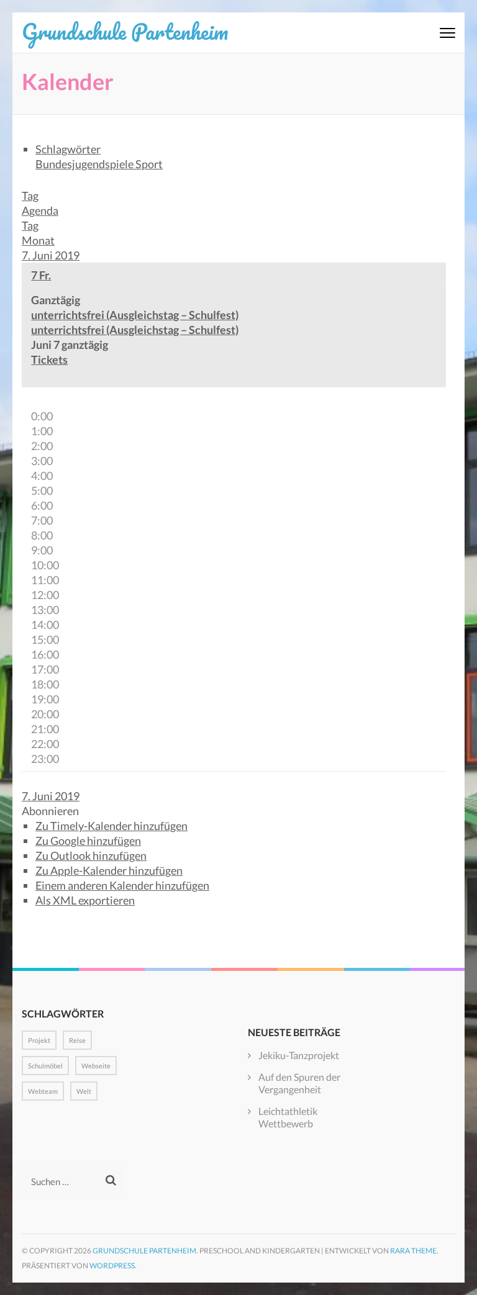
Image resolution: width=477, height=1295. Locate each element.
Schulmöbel (45, 1066)
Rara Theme (413, 1250)
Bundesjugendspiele (85, 164)
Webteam (43, 1091)
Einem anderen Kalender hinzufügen (122, 885)
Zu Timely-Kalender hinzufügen (111, 826)
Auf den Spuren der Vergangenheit (299, 1083)
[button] (50, 811)
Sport (149, 164)
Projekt (39, 1040)
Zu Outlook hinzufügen (91, 855)
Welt (83, 1091)
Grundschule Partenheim (125, 31)
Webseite (96, 1066)
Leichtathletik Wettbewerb (287, 1117)
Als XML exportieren (85, 900)
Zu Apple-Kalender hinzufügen (109, 870)
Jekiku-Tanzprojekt (298, 1055)
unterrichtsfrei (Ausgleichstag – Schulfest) (134, 329)
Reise (77, 1040)
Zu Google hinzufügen (88, 840)
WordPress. (113, 1265)
